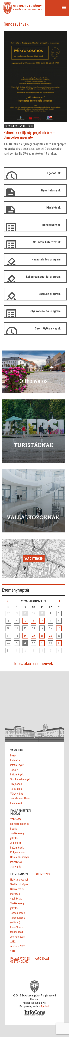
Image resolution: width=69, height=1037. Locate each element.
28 (42, 643)
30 (59, 643)
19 (25, 635)
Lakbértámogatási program (43, 277)
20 (33, 635)
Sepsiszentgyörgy (27, 6)
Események (16, 803)
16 (59, 628)
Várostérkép (33, 558)
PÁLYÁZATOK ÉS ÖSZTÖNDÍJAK (20, 960)
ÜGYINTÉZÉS (42, 874)
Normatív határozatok (47, 242)
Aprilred (45, 1006)
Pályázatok (16, 861)
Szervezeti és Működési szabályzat (17, 894)
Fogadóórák (53, 173)
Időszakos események (33, 663)
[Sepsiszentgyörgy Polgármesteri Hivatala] (7, 13)
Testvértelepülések (20, 798)
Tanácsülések (17, 912)
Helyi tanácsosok (19, 879)
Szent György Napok (48, 328)
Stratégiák (15, 866)
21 (42, 635)
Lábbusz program (50, 294)
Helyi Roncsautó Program (45, 311)
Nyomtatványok (51, 190)
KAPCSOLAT (42, 958)
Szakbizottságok (19, 884)
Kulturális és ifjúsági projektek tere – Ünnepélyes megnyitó (29, 135)
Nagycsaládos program (46, 259)
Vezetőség (16, 818)
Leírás (13, 755)
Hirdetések (53, 207)
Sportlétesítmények (20, 779)
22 (50, 635)
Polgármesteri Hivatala (27, 9)
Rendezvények (51, 225)
